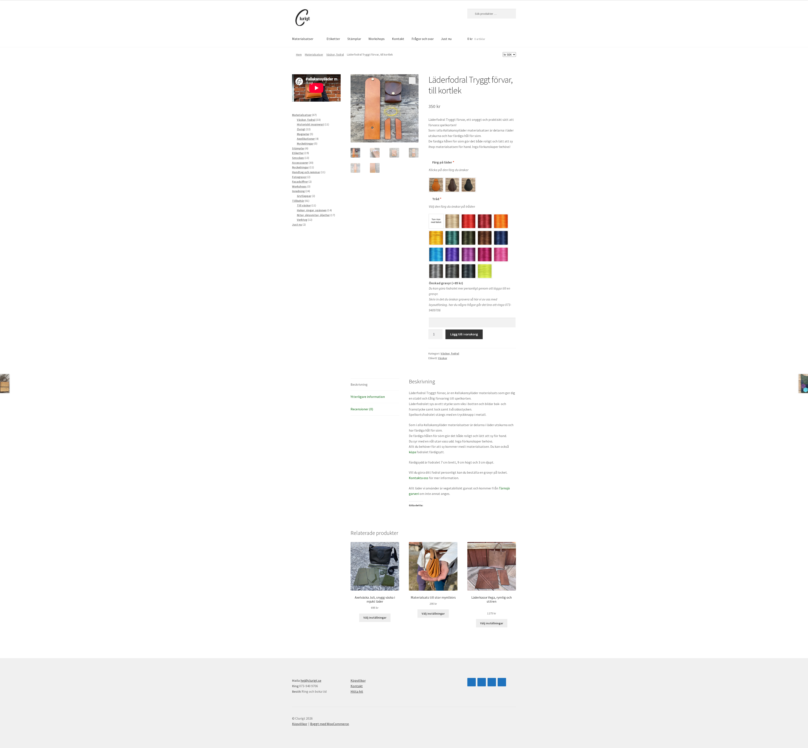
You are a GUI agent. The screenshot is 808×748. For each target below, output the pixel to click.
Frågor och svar (423, 39)
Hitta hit (357, 691)
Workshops (376, 39)
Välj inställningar (374, 617)
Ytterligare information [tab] (368, 397)
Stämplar (354, 39)
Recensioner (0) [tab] (362, 409)
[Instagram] (471, 682)
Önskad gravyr (446, 283)
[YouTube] (492, 682)
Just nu (446, 39)
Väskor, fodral (335, 54)
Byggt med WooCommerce (329, 724)
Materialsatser (302, 39)
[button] (412, 80)
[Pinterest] (502, 682)
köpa (413, 452)
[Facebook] (481, 682)
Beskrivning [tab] (359, 384)
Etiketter (333, 39)
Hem (299, 54)
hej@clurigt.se (310, 680)
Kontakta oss (418, 478)
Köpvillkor (358, 680)
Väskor (442, 358)
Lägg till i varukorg (464, 334)
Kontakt (398, 39)
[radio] (436, 185)
